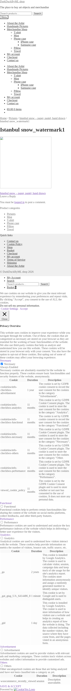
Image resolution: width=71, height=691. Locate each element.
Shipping (12, 262)
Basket (10, 250)
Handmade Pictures (17, 26)
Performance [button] (7, 518)
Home (3, 118)
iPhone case (27, 41)
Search (37, 13)
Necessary (9, 364)
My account (13, 54)
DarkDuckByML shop (12, 1)
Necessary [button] (5, 360)
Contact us (12, 60)
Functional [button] (6, 503)
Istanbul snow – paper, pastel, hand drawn (42, 118)
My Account (14, 277)
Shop (10, 247)
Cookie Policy (14, 244)
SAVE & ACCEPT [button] (10, 686)
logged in (19, 202)
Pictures (13, 118)
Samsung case (28, 44)
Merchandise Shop (17, 29)
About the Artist (15, 23)
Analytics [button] (5, 534)
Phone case (20, 38)
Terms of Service (16, 259)
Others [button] (3, 662)
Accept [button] (24, 308)
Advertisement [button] (8, 646)
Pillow (17, 47)
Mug (16, 35)
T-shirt (17, 32)
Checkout (12, 57)
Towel (17, 51)
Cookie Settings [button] (9, 308)
